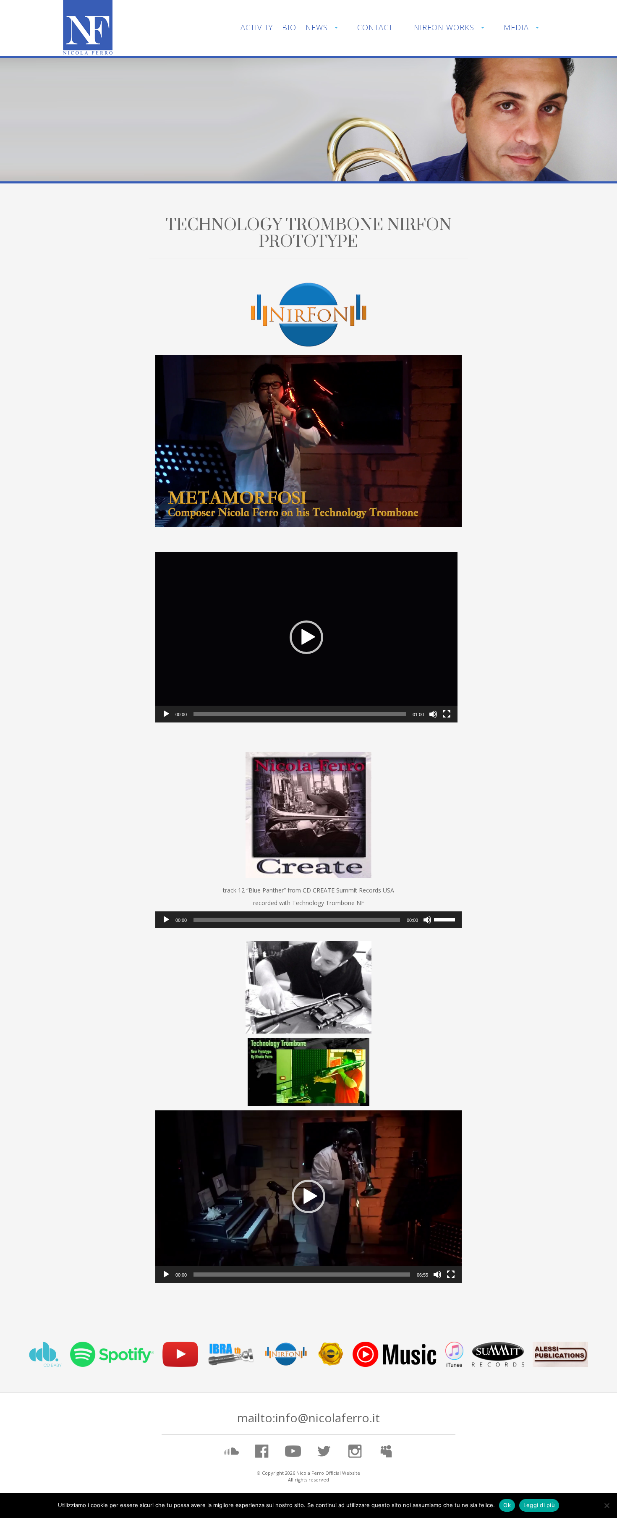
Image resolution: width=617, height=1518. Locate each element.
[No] (606, 1505)
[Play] (166, 714)
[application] (308, 441)
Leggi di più (539, 1505)
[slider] (299, 714)
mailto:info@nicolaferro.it (308, 1418)
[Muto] (433, 714)
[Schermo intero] (446, 714)
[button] (306, 637)
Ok (507, 1505)
